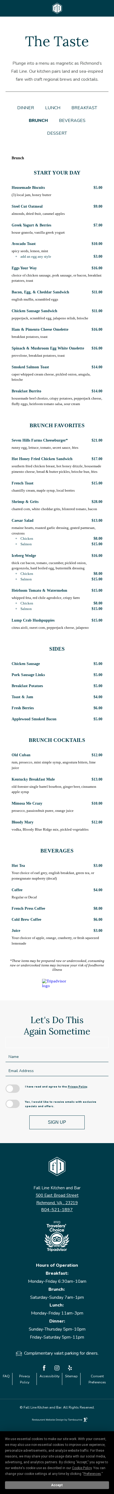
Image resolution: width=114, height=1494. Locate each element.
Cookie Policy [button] (82, 1468)
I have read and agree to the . (56, 1087)
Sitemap (71, 1376)
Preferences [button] (92, 1474)
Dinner (25, 108)
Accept (57, 1485)
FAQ (6, 1376)
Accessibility (49, 1376)
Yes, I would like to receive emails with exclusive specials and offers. (60, 1104)
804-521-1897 (57, 1210)
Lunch (52, 108)
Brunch (38, 121)
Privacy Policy (77, 1087)
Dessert (57, 133)
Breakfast (84, 108)
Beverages (72, 121)
